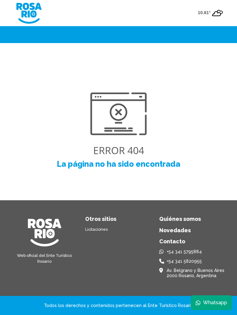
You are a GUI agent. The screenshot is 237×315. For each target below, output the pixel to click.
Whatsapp (215, 302)
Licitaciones (96, 229)
